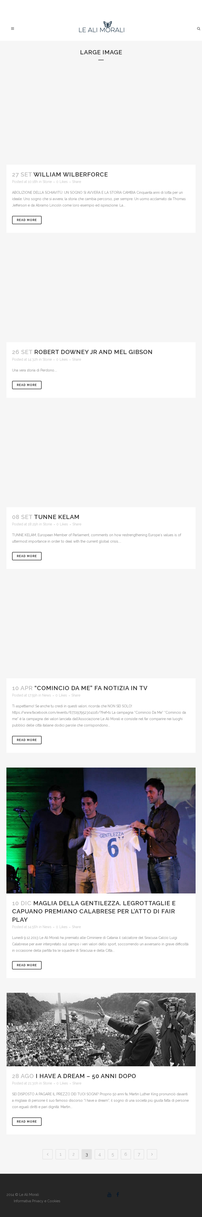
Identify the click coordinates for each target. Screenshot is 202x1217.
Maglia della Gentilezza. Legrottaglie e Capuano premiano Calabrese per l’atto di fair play (94, 911)
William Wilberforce (71, 174)
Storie (47, 182)
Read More (27, 220)
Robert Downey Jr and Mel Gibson (93, 352)
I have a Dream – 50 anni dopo (86, 1076)
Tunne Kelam (57, 516)
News (46, 695)
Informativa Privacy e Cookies (37, 1201)
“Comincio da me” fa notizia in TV (91, 688)
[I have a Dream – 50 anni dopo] (101, 1029)
